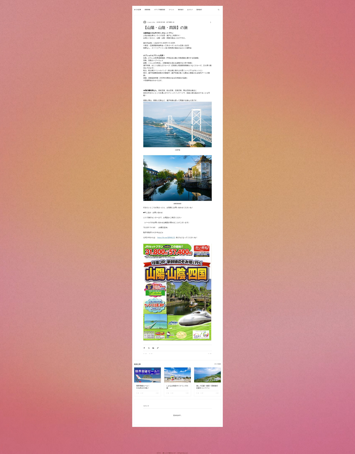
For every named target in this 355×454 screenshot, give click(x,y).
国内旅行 (199, 9)
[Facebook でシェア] (144, 348)
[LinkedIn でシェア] (153, 348)
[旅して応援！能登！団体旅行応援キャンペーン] (207, 374)
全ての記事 (137, 9)
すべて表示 (217, 364)
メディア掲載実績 (159, 9)
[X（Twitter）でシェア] (149, 348)
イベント (171, 9)
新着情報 (147, 9)
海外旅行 (181, 9)
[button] (218, 9)
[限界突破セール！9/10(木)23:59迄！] (147, 374)
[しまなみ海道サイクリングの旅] (177, 374)
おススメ (190, 9)
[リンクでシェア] (158, 348)
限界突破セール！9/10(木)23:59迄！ (143, 387)
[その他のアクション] (210, 22)
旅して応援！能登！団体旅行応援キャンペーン (207, 387)
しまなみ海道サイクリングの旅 (177, 387)
